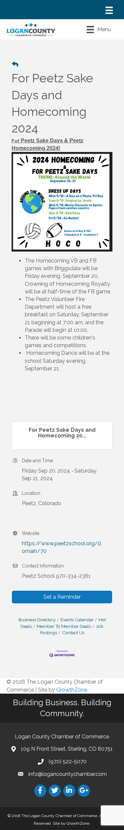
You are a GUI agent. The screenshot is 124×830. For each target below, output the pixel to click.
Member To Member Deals (64, 626)
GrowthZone (71, 690)
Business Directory (37, 619)
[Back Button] (15, 64)
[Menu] (109, 10)
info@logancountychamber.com (67, 774)
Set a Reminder (62, 597)
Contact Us (73, 632)
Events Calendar (77, 619)
